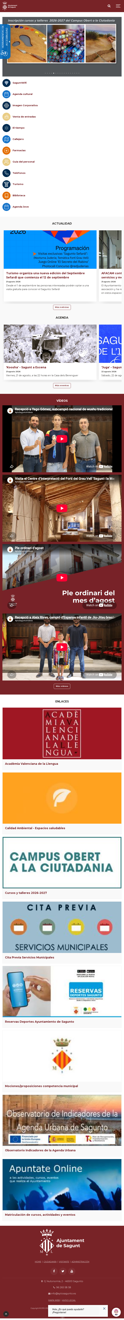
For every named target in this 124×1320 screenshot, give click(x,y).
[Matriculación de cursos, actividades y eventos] (62, 1184)
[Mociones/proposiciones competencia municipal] (62, 1056)
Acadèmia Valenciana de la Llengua (31, 763)
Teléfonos (19, 173)
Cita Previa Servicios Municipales (29, 957)
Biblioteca (19, 195)
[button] (45, 73)
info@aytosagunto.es (63, 1293)
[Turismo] (6, 184)
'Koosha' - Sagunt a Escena (26, 367)
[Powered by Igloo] (62, 1317)
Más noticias (62, 307)
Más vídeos (62, 686)
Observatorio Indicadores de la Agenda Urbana (40, 1150)
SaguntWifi (20, 82)
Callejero (18, 139)
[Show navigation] (118, 6)
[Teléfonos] (6, 173)
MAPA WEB (54, 1300)
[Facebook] (54, 1271)
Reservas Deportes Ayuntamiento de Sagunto (39, 1021)
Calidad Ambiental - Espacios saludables (35, 828)
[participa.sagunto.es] (63, 47)
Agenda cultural (22, 94)
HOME (38, 1261)
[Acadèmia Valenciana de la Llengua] (62, 733)
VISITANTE (64, 1261)
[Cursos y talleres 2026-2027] (62, 862)
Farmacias (19, 150)
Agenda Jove (21, 206)
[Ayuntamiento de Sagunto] (9, 6)
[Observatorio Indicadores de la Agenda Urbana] (62, 1120)
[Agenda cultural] (6, 94)
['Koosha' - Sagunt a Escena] (50, 357)
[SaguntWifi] (6, 83)
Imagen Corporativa (25, 105)
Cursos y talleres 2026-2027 (26, 893)
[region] (62, 47)
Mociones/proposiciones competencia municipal (41, 1086)
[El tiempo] (6, 128)
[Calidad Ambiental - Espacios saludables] (62, 798)
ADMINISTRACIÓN (80, 1261)
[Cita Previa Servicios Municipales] (62, 927)
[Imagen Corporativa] (6, 106)
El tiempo (19, 127)
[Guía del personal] (6, 162)
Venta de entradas (24, 116)
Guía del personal (24, 161)
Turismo (18, 184)
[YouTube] (71, 1271)
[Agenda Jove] (6, 207)
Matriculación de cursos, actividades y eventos (40, 1214)
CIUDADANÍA (50, 1261)
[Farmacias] (6, 151)
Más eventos (62, 385)
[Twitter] (63, 1271)
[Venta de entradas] (6, 117)
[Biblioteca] (6, 196)
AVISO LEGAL (69, 1300)
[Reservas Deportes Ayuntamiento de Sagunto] (62, 991)
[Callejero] (6, 139)
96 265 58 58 (63, 1287)
